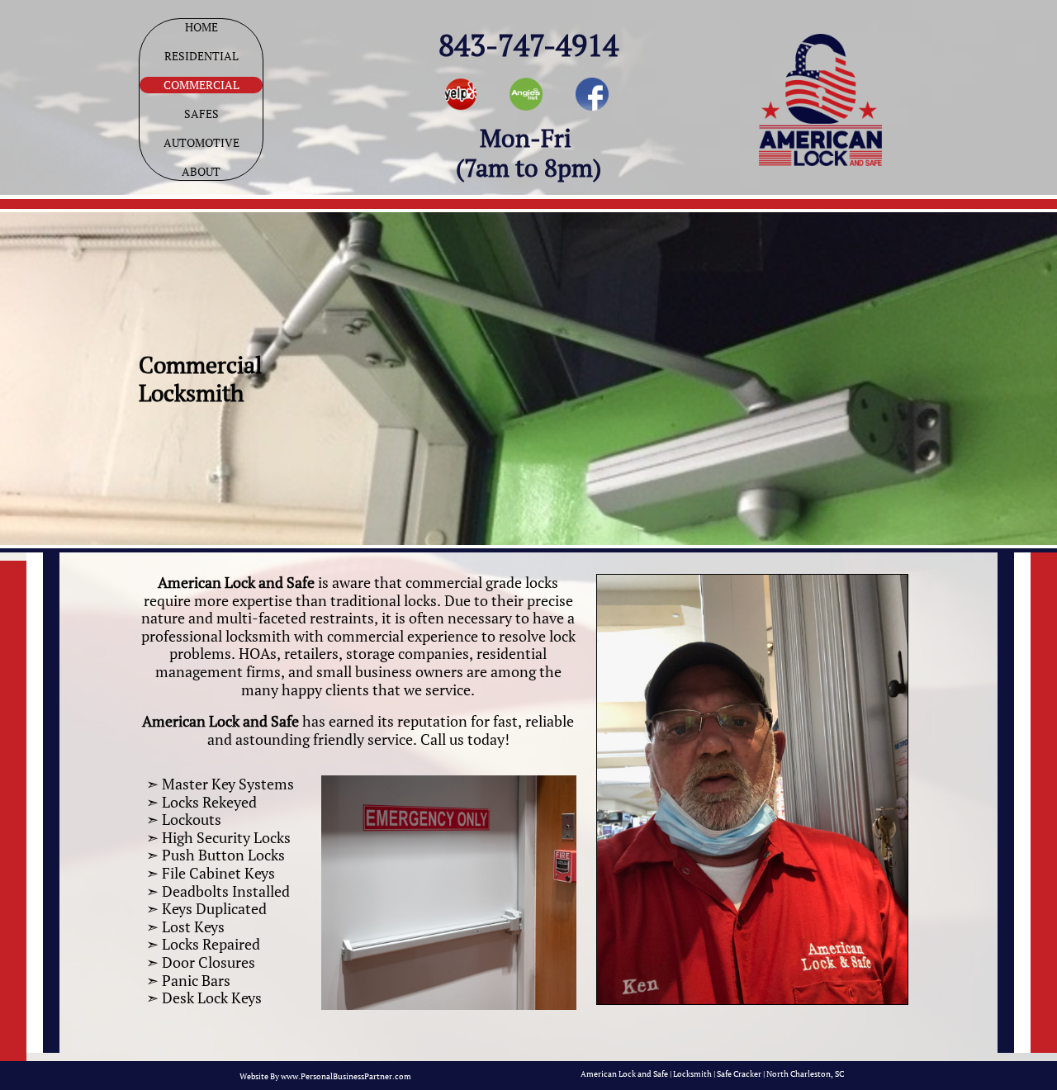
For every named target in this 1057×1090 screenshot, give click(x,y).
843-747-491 (520, 45)
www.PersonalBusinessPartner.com (346, 1076)
